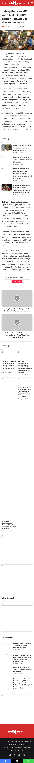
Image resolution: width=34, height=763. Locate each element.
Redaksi (6, 747)
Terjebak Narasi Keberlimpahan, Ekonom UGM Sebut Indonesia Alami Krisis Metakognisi (9, 524)
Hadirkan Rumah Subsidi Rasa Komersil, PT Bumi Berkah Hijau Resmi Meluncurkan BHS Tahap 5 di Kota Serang (22, 173)
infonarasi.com (25, 741)
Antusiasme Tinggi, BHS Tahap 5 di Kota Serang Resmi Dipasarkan (22, 159)
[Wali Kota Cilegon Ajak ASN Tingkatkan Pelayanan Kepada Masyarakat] (7, 147)
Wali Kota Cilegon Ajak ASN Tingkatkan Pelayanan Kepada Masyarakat (22, 148)
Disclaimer (14, 750)
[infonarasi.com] (17, 3)
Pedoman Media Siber (16, 747)
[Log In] (6, 4)
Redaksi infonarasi (9, 27)
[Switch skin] (2, 4)
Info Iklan (20, 750)
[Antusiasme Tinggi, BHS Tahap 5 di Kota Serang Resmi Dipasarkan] (7, 159)
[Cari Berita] (28, 4)
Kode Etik (27, 747)
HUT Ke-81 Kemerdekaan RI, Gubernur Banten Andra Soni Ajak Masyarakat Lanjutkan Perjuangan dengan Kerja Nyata (25, 367)
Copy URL (17, 281)
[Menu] (32, 4)
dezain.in (23, 744)
